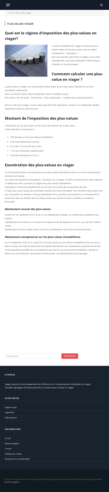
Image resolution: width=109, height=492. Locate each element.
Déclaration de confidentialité (17, 459)
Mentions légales (12, 443)
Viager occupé (11, 407)
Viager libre (9, 412)
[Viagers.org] (54, 5)
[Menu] (8, 5)
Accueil (11, 13)
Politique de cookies (13, 454)
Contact (8, 448)
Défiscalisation (11, 417)
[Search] (101, 5)
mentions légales (12, 482)
